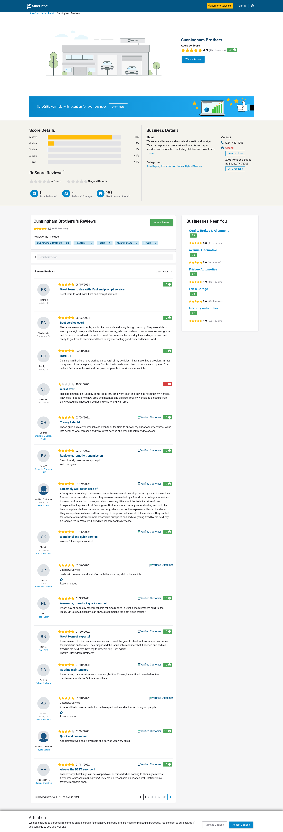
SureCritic (34, 13)
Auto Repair (48, 13)
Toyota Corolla (43, 750)
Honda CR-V (43, 505)
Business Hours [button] (235, 153)
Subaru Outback (43, 683)
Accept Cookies (241, 824)
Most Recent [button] (163, 271)
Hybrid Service (193, 166)
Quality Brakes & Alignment (209, 230)
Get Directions (235, 168)
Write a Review (193, 59)
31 (164, 797)
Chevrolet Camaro (43, 586)
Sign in (242, 5)
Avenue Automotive (203, 250)
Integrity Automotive (203, 308)
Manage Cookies (215, 824)
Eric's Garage (198, 289)
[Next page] (170, 797)
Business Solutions (221, 5)
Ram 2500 (43, 650)
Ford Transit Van (43, 553)
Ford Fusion (43, 617)
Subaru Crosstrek (44, 783)
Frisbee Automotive (203, 269)
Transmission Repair (172, 166)
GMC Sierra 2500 (43, 719)
